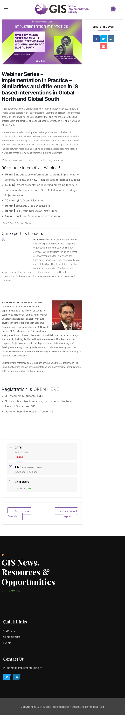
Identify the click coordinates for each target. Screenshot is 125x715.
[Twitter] (6, 677)
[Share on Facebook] (96, 38)
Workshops (23, 488)
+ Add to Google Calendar (19, 514)
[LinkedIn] (16, 677)
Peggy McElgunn (41, 239)
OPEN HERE (46, 389)
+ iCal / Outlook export (68, 514)
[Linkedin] (111, 38)
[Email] (103, 46)
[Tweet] (103, 38)
